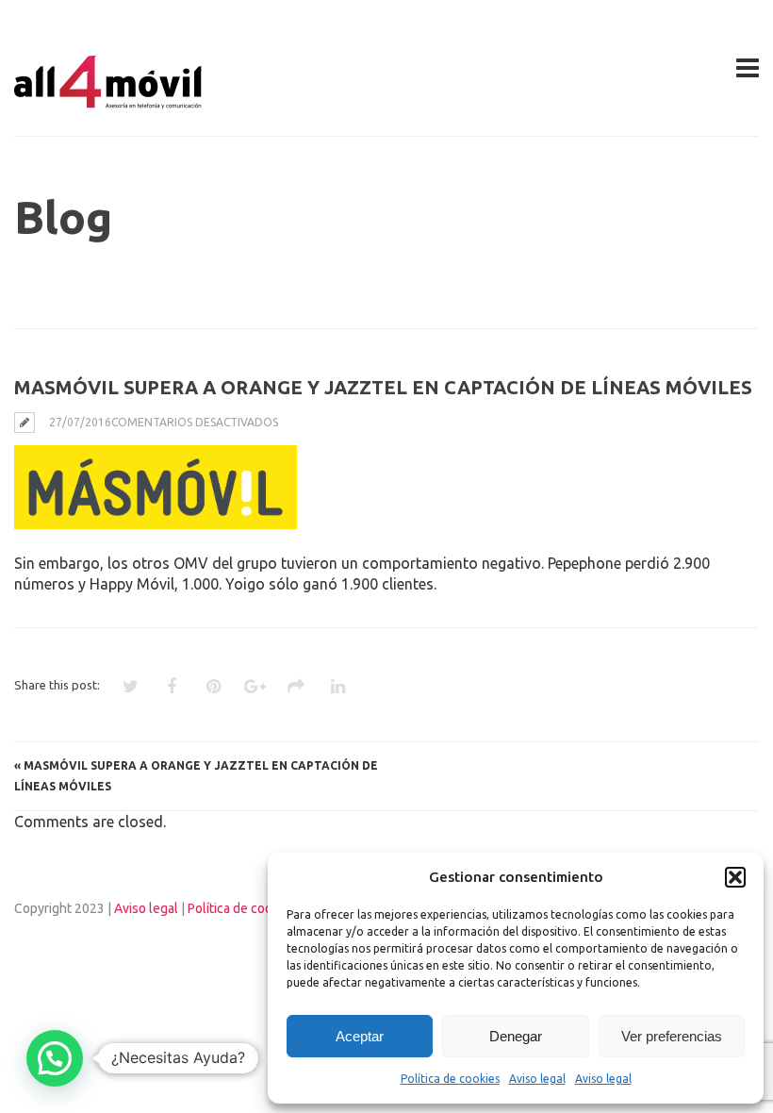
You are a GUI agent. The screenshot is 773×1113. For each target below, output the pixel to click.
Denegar (515, 1036)
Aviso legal (537, 1078)
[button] (735, 877)
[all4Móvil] (108, 100)
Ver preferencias (671, 1036)
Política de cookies (450, 1078)
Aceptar (360, 1036)
